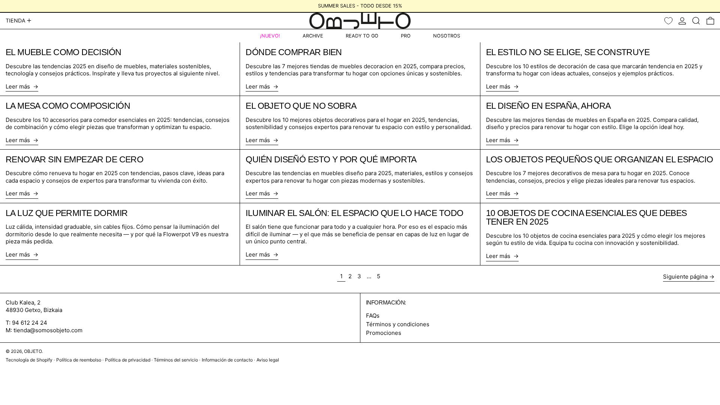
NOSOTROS (446, 36)
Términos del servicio (176, 360)
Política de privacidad (127, 360)
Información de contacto (227, 360)
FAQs (373, 315)
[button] (696, 21)
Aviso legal (267, 360)
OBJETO (33, 351)
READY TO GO (362, 36)
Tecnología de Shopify (29, 360)
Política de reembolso (78, 360)
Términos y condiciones (397, 324)
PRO (406, 36)
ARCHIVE (313, 36)
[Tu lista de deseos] (668, 21)
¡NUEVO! (270, 36)
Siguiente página (685, 276)
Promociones (383, 332)
